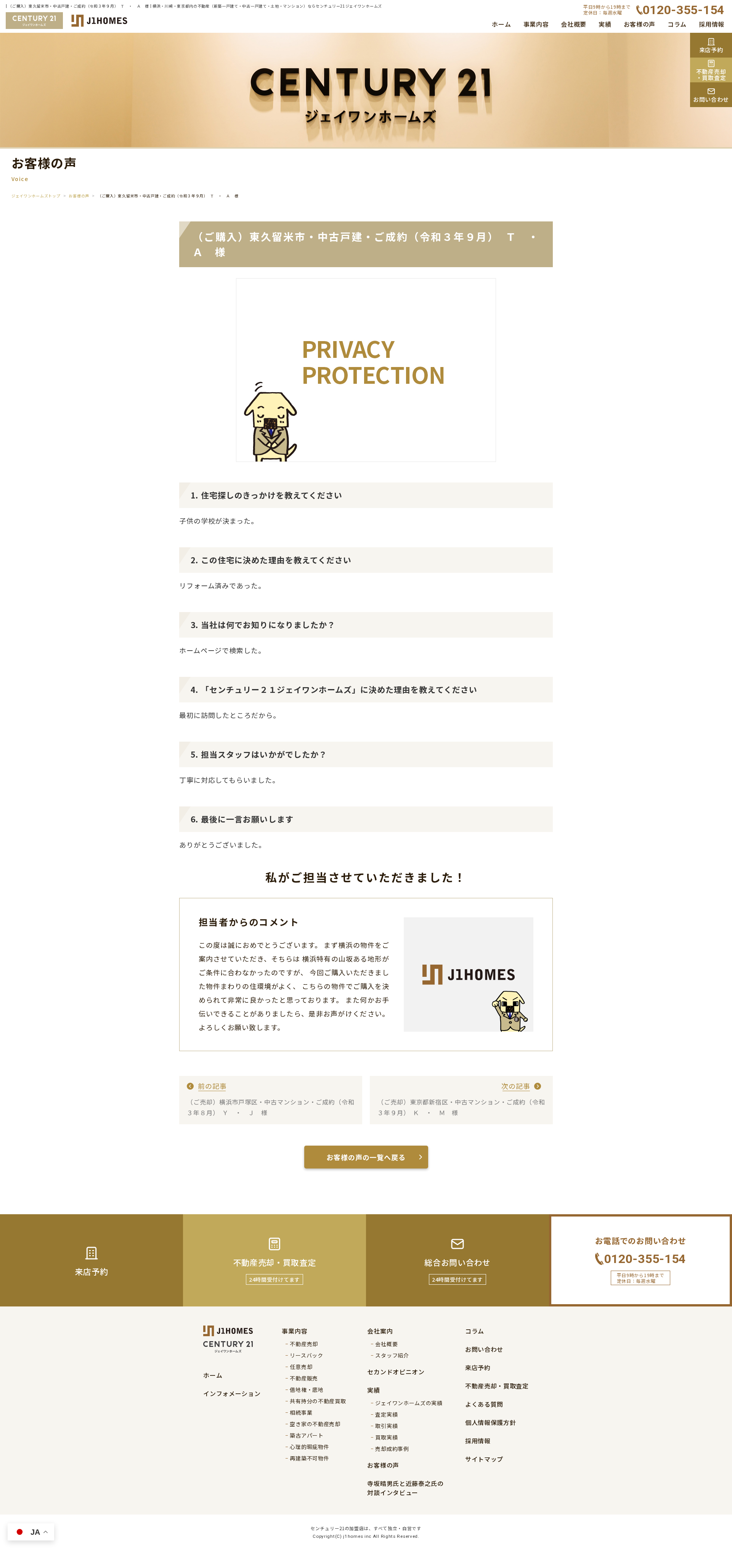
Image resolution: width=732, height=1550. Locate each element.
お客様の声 (640, 24)
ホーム (501, 24)
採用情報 (711, 24)
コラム (677, 24)
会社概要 (573, 24)
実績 (605, 24)
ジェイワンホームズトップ (35, 196)
